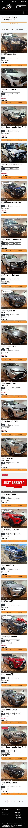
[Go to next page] (22, 801)
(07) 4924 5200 (22, 1)
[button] (25, 12)
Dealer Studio (10, 826)
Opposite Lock (5, 814)
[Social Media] (3, 1)
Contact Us (18, 814)
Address (14, 1)
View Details (7, 65)
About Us (17, 812)
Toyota (3, 812)
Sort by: (13, 29)
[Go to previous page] (5, 801)
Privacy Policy (18, 819)
